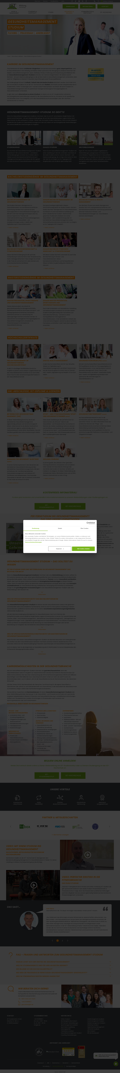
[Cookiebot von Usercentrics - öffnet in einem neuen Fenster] (88, 523)
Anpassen (59, 548)
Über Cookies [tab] (84, 528)
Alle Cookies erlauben (83, 548)
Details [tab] (60, 528)
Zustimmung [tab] (35, 528)
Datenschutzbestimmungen (33, 542)
